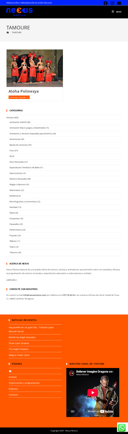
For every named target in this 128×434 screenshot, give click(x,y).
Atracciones (15, 139)
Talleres (13, 241)
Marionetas (15, 190)
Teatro (13, 246)
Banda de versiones (19, 144)
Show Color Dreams (19, 343)
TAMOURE (16, 32)
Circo (12, 150)
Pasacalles (14, 224)
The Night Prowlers (19, 349)
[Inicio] (7, 32)
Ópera (12, 212)
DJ (10, 156)
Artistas (9, 117)
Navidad (13, 207)
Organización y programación (24, 382)
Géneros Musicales (18, 178)
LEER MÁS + (11, 280)
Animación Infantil (18, 122)
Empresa (13, 388)
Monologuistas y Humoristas (23, 201)
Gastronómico (16, 173)
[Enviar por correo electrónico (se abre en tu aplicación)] (119, 3)
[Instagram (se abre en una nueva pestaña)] (112, 3)
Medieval (14, 195)
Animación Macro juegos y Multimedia (27, 127)
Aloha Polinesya (24, 91)
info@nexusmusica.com (34, 295)
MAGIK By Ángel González (22, 337)
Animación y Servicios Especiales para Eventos (31, 133)
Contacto (13, 394)
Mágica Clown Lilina (19, 355)
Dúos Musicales (17, 161)
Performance (16, 229)
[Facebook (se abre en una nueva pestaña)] (105, 3)
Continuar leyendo (19, 97)
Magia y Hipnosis (17, 184)
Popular (13, 235)
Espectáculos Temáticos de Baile (24, 167)
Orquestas (14, 218)
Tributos (13, 252)
